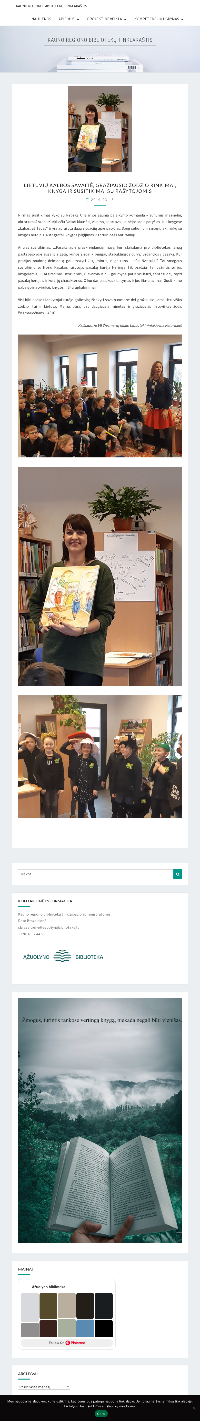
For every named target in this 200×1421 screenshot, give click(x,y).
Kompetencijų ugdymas (156, 18)
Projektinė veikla (104, 18)
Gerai (101, 1414)
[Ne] (193, 1408)
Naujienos (41, 18)
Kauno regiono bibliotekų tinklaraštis (51, 6)
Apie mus (67, 18)
